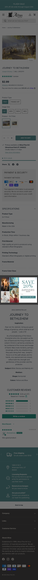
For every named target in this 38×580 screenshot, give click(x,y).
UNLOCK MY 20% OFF (28, 297)
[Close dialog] (36, 278)
